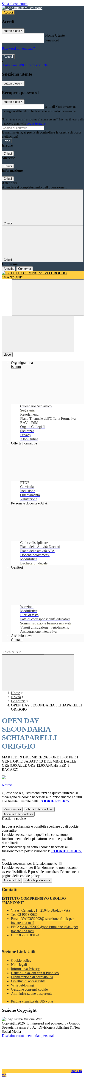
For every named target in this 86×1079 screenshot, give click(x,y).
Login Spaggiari (36, 123)
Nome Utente (55, 35)
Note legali (19, 965)
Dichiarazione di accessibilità (32, 977)
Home (15, 693)
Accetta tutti (18, 814)
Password (52, 40)
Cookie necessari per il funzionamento (30, 863)
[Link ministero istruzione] (22, 8)
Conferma (24, 268)
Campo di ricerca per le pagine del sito (29, 647)
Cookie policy (21, 960)
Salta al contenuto (15, 4)
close (7, 354)
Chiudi (8, 153)
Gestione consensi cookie (29, 989)
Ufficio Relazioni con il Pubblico (35, 973)
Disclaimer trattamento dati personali (28, 1036)
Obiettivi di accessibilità (28, 981)
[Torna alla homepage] (43, 275)
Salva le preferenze (37, 880)
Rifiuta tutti (39, 809)
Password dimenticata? (18, 48)
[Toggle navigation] (38, 334)
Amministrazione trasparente (31, 993)
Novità (16, 697)
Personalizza (12, 809)
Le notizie (18, 701)
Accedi (8, 12)
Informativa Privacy (25, 969)
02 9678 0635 (27, 914)
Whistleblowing (22, 985)
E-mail (50, 106)
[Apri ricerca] (48, 297)
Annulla (9, 268)
